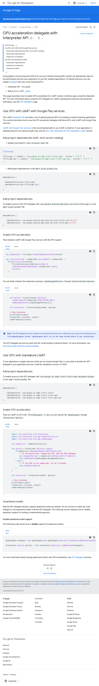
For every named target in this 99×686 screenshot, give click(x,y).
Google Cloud (72, 622)
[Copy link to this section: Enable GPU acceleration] (32, 235)
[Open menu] (3, 3)
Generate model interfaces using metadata (21, 346)
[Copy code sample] (94, 148)
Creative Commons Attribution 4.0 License (68, 581)
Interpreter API (18, 117)
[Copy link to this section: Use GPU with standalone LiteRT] (47, 355)
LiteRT (36, 27)
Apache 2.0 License (32, 584)
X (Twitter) (39, 618)
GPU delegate (77, 557)
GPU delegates (26, 102)
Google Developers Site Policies (64, 584)
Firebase (70, 610)
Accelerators (8, 614)
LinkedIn (38, 614)
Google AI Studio (73, 614)
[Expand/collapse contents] (16, 45)
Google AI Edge (11, 10)
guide (28, 91)
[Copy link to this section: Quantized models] (25, 501)
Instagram (39, 610)
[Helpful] (90, 27)
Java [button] (16, 246)
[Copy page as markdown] (39, 38)
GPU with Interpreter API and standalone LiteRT (66, 131)
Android (70, 603)
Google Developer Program (13, 603)
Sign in (93, 3)
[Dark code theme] (90, 148)
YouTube (38, 622)
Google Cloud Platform (11, 657)
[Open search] (69, 2)
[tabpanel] (49, 263)
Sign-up (56, 19)
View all (70, 630)
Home (5, 27)
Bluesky (38, 607)
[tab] (7, 246)
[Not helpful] (94, 27)
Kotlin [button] (7, 246)
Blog (36, 603)
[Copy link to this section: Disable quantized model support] (34, 519)
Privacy (13, 675)
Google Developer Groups (12, 607)
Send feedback (87, 33)
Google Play (71, 626)
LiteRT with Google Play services (17, 128)
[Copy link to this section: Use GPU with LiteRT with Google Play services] (67, 111)
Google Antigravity (74, 618)
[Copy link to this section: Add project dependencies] (34, 199)
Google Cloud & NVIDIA (11, 618)
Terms (5, 675)
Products (13, 27)
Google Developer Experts (12, 610)
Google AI (6, 661)
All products (7, 665)
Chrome (70, 607)
